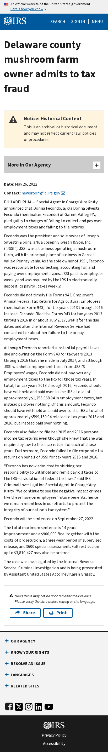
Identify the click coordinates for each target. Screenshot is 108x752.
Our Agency (23, 641)
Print (61, 613)
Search (58, 21)
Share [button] (29, 613)
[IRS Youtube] (48, 705)
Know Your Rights (30, 652)
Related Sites (25, 686)
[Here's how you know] (54, 7)
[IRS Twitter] (19, 705)
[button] (78, 21)
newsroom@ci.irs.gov (40, 193)
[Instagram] (29, 705)
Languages (22, 675)
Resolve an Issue (28, 663)
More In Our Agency (29, 165)
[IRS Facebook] (9, 705)
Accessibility (54, 743)
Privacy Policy (54, 735)
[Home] (15, 20)
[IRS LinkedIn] (38, 705)
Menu (97, 21)
